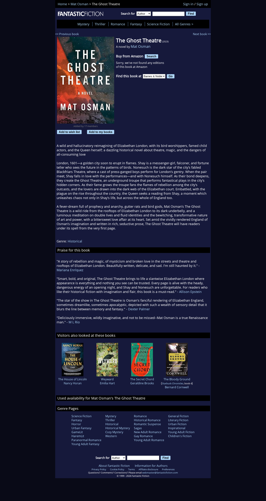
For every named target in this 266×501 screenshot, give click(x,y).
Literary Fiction (178, 420)
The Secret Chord (142, 379)
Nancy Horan (73, 383)
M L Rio (74, 322)
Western (111, 436)
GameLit (77, 432)
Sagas (138, 428)
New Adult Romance (147, 432)
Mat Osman (140, 46)
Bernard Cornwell (177, 387)
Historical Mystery (117, 428)
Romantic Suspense (147, 424)
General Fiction (178, 416)
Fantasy (136, 24)
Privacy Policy (99, 469)
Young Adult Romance (149, 440)
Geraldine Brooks (142, 383)
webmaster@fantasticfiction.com (160, 472)
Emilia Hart (107, 383)
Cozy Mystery (114, 432)
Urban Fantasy (81, 428)
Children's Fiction (180, 436)
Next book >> (202, 34)
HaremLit (77, 436)
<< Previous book (67, 34)
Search (151, 56)
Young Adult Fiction (181, 432)
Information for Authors (151, 466)
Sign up (202, 4)
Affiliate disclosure (148, 469)
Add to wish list (69, 132)
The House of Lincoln (72, 379)
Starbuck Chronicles (172, 383)
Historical (75, 241)
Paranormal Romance (86, 440)
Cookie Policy (117, 469)
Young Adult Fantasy (85, 444)
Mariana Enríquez (70, 270)
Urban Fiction (177, 424)
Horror (76, 424)
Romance (118, 24)
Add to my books (100, 132)
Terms (131, 469)
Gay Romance (143, 436)
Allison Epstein (190, 291)
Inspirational (176, 428)
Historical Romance (147, 420)
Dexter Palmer (139, 309)
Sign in (188, 4)
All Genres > (185, 24)
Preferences (168, 469)
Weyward (107, 379)
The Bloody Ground (177, 379)
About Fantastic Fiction (114, 466)
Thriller (100, 24)
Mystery (83, 24)
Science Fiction (158, 24)
